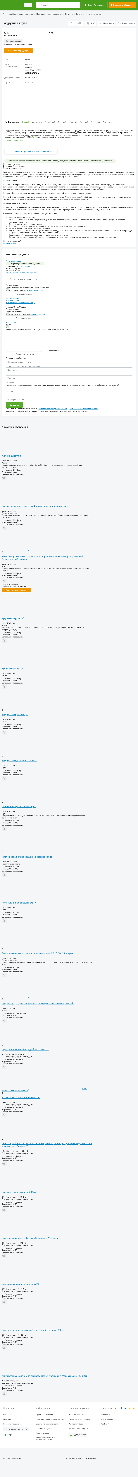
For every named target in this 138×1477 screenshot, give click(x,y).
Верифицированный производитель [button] (25, 264)
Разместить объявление (16, 590)
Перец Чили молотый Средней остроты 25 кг (25, 1049)
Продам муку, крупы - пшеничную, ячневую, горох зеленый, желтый (38, 1003)
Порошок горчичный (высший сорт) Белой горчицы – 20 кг (32, 1330)
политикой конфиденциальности (53, 409)
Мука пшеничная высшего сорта (19, 902)
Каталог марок (42, 1433)
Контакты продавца (11, 1424)
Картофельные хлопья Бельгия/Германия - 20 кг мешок (31, 1238)
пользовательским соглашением (84, 409)
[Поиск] (38, 5)
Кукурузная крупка (11, 456)
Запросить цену (14, 41)
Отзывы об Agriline (44, 1428)
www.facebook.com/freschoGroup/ (20, 303)
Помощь (7, 1419)
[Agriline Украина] (11, 5)
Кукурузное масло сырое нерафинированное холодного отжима (35, 506)
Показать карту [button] (53, 350)
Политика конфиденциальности (50, 1419)
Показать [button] (24, 290)
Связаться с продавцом (18, 51)
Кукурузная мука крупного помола (19, 760)
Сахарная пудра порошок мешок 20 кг (21, 1284)
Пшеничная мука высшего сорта (19, 806)
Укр (4, 1434)
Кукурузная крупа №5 (13, 618)
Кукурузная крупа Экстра (15, 714)
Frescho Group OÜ (14, 261)
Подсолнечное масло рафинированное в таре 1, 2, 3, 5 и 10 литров (37, 953)
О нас (5, 1415)
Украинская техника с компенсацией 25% (45, 1439)
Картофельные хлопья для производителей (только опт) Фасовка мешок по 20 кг (44, 1376)
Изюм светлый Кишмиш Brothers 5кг (21, 1097)
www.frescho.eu (12, 298)
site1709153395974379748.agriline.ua (22, 273)
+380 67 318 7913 (38, 314)
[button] (72, 23)
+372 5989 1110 (36, 290)
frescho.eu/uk (11, 322)
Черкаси (28, 67)
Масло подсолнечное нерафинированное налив (27, 857)
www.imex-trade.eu (14, 300)
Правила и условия (44, 1415)
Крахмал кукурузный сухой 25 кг (19, 1192)
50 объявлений (23, 266)
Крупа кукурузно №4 (12, 668)
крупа (27, 59)
